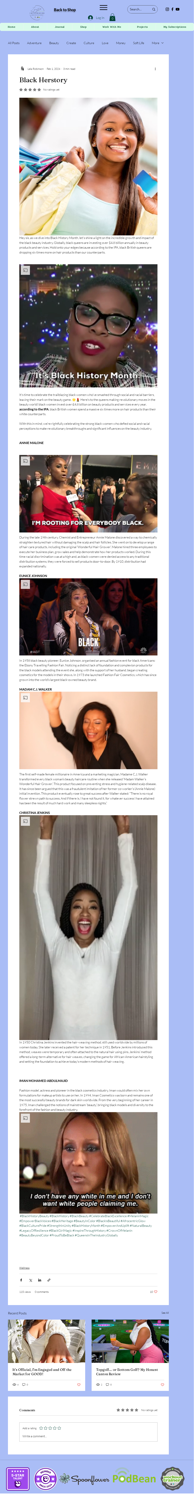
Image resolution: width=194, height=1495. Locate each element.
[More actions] (155, 68)
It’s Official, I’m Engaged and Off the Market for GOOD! (42, 1371)
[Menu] (103, 7)
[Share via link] (49, 1280)
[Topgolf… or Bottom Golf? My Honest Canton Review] (130, 1341)
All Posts (13, 43)
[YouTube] (177, 9)
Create (71, 43)
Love (105, 43)
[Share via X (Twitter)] (30, 1280)
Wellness (24, 1267)
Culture (89, 43)
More (155, 43)
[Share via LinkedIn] (39, 1280)
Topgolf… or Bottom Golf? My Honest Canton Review (127, 1371)
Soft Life (138, 43)
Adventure (34, 43)
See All (165, 1312)
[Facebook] (172, 9)
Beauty (54, 43)
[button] (112, 17)
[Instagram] (167, 9)
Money (120, 43)
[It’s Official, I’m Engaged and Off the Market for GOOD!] (46, 1341)
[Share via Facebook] (21, 1280)
